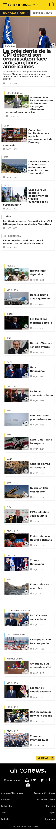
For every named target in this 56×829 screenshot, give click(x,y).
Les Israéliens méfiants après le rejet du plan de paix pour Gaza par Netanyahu (41, 321)
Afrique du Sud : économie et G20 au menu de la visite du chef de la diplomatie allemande (40, 666)
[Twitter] (35, 780)
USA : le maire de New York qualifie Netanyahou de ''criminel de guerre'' (41, 714)
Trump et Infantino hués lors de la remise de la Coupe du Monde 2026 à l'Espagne (40, 738)
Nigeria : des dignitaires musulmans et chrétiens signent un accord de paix (41, 273)
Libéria (7, 217)
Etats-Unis (12, 290)
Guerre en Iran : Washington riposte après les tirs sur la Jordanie (40, 490)
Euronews (50, 819)
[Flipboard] (42, 780)
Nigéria (11, 266)
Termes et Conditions (44, 793)
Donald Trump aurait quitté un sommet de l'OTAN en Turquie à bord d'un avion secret (41, 297)
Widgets (5, 819)
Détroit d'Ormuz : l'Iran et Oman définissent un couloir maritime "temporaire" (39, 167)
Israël (10, 314)
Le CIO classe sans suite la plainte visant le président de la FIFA (40, 618)
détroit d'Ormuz (13, 236)
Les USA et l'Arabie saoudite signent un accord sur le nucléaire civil (41, 690)
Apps (52, 813)
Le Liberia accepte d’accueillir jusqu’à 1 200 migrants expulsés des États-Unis (27, 223)
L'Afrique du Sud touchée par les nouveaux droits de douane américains (40, 642)
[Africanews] (19, 5)
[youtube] (27, 780)
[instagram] (28, 785)
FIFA (9, 507)
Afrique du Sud (15, 659)
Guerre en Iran (15, 93)
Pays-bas (10, 46)
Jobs (3, 813)
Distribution (7, 806)
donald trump (15, 13)
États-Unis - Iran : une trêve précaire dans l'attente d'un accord (41, 587)
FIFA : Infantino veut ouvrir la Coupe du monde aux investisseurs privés (41, 514)
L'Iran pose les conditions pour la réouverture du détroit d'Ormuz (23, 242)
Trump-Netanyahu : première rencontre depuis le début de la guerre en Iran (41, 563)
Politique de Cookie (45, 800)
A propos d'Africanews (12, 793)
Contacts (5, 800)
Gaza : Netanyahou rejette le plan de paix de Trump (41, 369)
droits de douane (16, 635)
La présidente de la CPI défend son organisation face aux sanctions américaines (27, 59)
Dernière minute (42, 13)
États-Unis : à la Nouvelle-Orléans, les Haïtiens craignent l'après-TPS (41, 538)
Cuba (6, 126)
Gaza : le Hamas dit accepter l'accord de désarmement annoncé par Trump (40, 466)
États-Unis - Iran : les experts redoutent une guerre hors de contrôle (41, 442)
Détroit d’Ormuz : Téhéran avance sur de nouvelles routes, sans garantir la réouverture (41, 345)
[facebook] (49, 780)
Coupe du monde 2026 (18, 611)
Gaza (6, 185)
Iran (6, 157)
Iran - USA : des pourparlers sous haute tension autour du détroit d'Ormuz (41, 418)
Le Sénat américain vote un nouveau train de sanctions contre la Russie (41, 394)
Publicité (50, 806)
